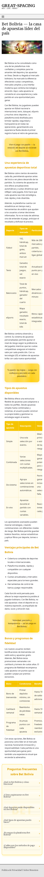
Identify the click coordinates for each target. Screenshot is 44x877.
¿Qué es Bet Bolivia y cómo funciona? (22, 783)
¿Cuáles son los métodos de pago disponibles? (22, 846)
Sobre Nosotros (31, 870)
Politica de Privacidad (12, 870)
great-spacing (18, 5)
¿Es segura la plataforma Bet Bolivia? (22, 833)
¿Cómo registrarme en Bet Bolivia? (22, 796)
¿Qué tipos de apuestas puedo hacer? (22, 821)
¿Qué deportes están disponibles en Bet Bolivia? (22, 808)
